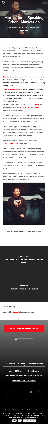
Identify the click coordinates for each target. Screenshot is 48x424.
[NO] (45, 417)
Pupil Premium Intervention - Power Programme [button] (24, 375)
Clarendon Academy (10, 143)
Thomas (6, 77)
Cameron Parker (17, 28)
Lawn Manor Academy (11, 89)
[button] (45, 3)
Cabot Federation (32, 105)
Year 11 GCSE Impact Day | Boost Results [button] (24, 371)
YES (14, 420)
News (24, 11)
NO (20, 420)
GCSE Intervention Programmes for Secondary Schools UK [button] (24, 365)
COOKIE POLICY (29, 420)
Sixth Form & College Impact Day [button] (24, 381)
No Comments (24, 30)
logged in (16, 312)
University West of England (30, 108)
